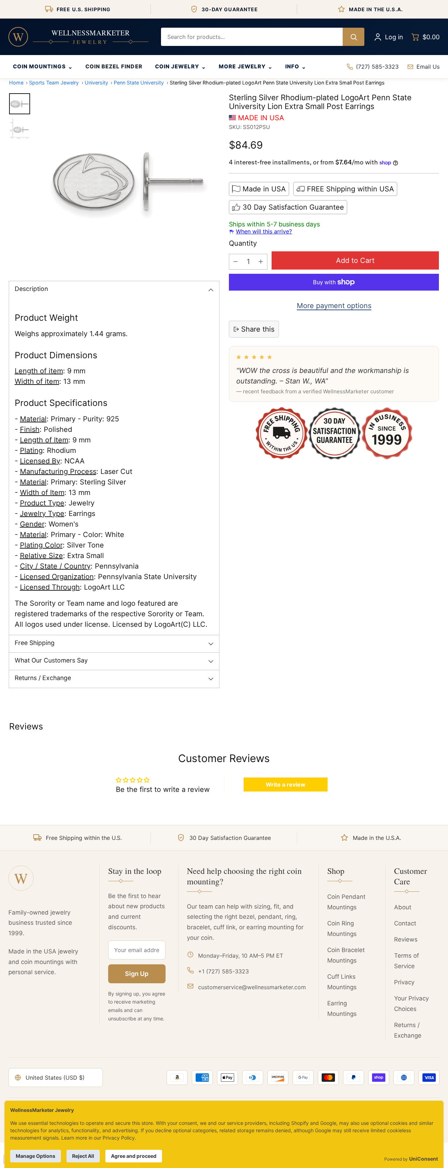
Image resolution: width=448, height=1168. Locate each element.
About (402, 907)
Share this (257, 329)
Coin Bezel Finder (113, 66)
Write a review (286, 784)
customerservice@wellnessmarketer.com (252, 987)
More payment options (334, 305)
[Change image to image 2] (19, 129)
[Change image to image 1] (19, 103)
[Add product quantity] (260, 261)
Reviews (406, 939)
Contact (405, 923)
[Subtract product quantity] (235, 261)
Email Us (428, 66)
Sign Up (136, 973)
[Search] (353, 37)
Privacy (404, 982)
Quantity (243, 243)
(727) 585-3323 (377, 66)
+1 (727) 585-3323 (223, 971)
